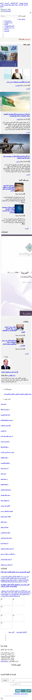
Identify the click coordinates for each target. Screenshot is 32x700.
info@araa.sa (4, 661)
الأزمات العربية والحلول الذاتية (9, 372)
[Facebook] (4, 33)
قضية (18, 119)
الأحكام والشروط (22, 632)
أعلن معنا (11, 632)
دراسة (18, 161)
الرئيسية (24, 39)
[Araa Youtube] (4, 37)
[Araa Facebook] (6, 635)
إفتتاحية (17, 85)
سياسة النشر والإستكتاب (20, 693)
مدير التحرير (11, 375)
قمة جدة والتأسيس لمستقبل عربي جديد (18, 82)
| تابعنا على (11, 640)
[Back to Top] (2, 698)
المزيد (28, 88)
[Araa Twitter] (4, 35)
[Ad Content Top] (16, 11)
